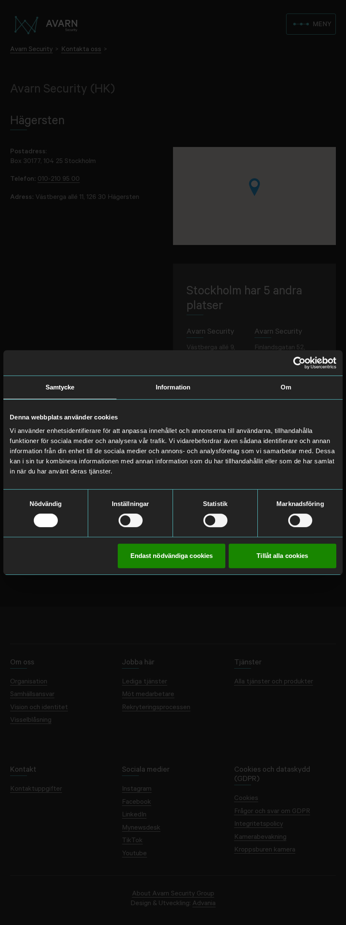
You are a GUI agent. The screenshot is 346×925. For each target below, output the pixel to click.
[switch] (131, 520)
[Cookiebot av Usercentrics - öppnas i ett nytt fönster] (299, 362)
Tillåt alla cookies (282, 555)
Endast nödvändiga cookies (171, 555)
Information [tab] (173, 387)
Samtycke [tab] (60, 387)
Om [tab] (286, 387)
